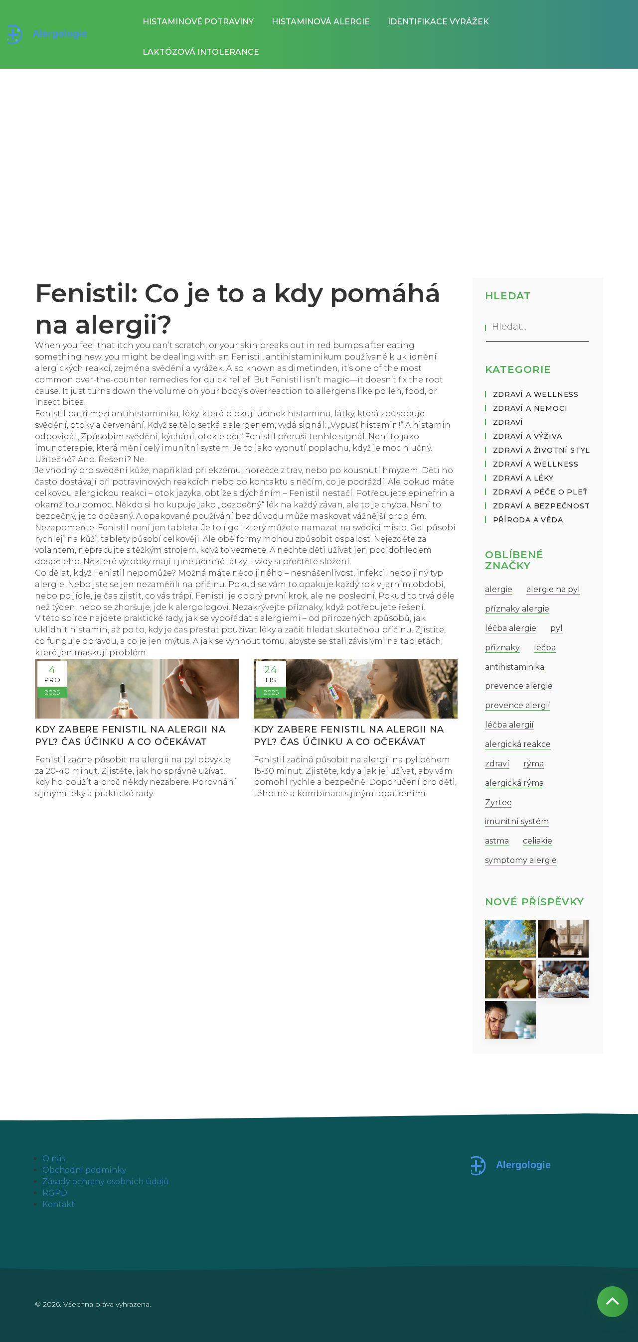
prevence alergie (519, 686)
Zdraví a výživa (527, 436)
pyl (556, 628)
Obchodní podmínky (84, 1170)
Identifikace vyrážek (438, 21)
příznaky (502, 647)
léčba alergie (510, 628)
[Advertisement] (319, 143)
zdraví (497, 763)
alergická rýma (514, 783)
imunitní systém (517, 821)
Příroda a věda (528, 519)
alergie (498, 589)
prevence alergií (517, 705)
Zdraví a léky (523, 478)
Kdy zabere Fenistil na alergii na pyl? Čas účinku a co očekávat (130, 735)
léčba (545, 647)
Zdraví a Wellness (536, 464)
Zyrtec (498, 802)
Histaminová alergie (321, 21)
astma (497, 841)
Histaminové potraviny (198, 21)
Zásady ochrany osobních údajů (105, 1181)
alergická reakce (518, 744)
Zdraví (508, 422)
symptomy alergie (521, 860)
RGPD (54, 1193)
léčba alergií (509, 725)
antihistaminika (514, 667)
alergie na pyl (553, 589)
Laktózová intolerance (201, 52)
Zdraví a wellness (536, 394)
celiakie (537, 841)
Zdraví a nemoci (530, 408)
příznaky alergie (517, 608)
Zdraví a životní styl (542, 450)
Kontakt (58, 1204)
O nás (53, 1158)
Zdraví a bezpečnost (541, 505)
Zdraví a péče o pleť (540, 492)
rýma (533, 763)
